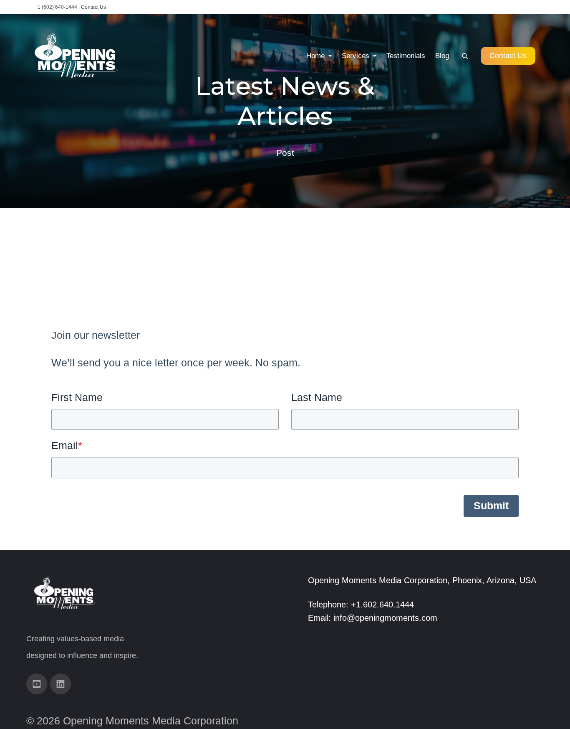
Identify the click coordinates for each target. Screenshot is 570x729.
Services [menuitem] (356, 56)
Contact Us (93, 7)
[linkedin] (60, 683)
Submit (491, 505)
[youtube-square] (36, 683)
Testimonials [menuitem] (405, 56)
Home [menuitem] (316, 56)
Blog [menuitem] (442, 56)
